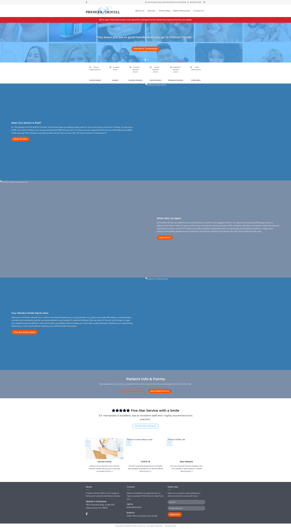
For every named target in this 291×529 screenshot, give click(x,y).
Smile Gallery (165, 11)
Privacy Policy (170, 526)
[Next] (282, 43)
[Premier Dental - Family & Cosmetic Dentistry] (103, 10)
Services (151, 11)
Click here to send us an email (142, 516)
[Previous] (9, 43)
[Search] (204, 2)
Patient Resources (181, 11)
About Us (139, 11)
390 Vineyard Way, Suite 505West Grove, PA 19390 (100, 504)
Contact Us (198, 11)
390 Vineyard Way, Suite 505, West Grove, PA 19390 (166, 2)
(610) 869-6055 (195, 2)
